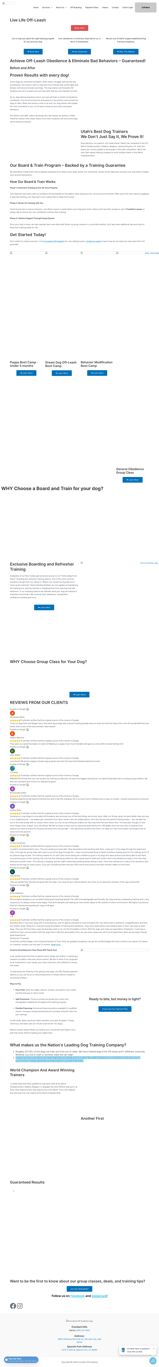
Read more (56, 944)
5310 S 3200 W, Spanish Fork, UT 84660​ (79, 1350)
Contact (115, 7)
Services (46, 7)
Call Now (146, 7)
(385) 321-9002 (83, 1330)
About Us (60, 7)
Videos (105, 7)
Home (36, 7)
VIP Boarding (76, 7)
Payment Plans (91, 7)
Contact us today (93, 241)
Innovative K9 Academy (54, 241)
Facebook (77, 1296)
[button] (51, 7)
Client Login (127, 7)
